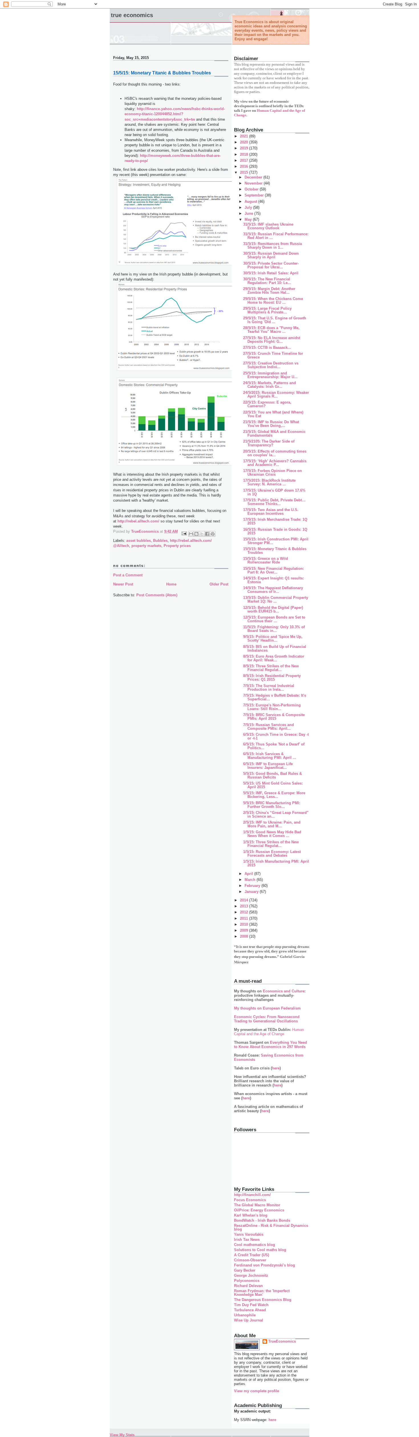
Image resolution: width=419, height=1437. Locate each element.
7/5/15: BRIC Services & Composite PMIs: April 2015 (274, 717)
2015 (244, 172)
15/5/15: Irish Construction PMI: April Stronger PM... (275, 541)
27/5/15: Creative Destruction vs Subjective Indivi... (270, 365)
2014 (244, 900)
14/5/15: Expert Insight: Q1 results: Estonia (273, 580)
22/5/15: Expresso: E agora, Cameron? (267, 404)
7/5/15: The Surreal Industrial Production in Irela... (268, 688)
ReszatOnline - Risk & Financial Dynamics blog (271, 1227)
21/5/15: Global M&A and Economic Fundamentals (274, 433)
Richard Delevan (248, 1286)
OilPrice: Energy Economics (259, 1210)
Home (171, 584)
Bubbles (160, 540)
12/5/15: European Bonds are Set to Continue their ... (274, 619)
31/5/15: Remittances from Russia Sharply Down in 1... (272, 246)
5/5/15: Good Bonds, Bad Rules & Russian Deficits (272, 775)
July (249, 207)
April (249, 873)
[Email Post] (183, 533)
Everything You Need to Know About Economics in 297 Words (270, 1044)
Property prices (177, 546)
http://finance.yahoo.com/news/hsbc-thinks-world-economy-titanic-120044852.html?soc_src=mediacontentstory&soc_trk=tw (175, 114)
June (249, 213)
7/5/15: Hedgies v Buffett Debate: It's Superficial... (274, 697)
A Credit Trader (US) (251, 1255)
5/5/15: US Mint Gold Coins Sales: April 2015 (273, 785)
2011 (244, 918)
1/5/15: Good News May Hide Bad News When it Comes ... (272, 834)
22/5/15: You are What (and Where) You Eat (273, 414)
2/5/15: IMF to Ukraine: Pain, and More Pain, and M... (271, 824)
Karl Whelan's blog (250, 1215)
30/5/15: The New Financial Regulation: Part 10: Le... (267, 281)
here (276, 1068)
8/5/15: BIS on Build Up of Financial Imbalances (274, 648)
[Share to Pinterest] (212, 534)
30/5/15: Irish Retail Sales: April (270, 273)
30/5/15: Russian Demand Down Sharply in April (271, 255)
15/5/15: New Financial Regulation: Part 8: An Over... (273, 570)
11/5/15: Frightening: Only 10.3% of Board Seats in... (274, 629)
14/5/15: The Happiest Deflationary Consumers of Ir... (273, 590)
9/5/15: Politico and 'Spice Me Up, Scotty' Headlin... (272, 639)
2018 (244, 154)
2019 (244, 148)
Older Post (219, 584)
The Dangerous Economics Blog (262, 1300)
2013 (244, 906)
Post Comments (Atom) (156, 595)
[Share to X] (202, 534)
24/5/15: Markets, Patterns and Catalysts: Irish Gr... (269, 385)
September (255, 195)
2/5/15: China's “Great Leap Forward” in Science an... (276, 814)
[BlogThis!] (196, 534)
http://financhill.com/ (252, 1195)
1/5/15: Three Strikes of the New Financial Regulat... (271, 844)
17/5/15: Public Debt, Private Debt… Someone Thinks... (274, 502)
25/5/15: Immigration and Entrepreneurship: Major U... (270, 375)
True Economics (132, 15)
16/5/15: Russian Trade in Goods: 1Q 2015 (275, 531)
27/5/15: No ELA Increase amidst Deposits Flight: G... (271, 340)
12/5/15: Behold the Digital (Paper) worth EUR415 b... (273, 609)
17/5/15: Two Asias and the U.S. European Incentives (270, 512)
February (253, 885)
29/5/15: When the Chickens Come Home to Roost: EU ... (273, 301)
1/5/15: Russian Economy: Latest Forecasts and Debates (272, 854)
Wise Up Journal (248, 1320)
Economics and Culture (283, 991)
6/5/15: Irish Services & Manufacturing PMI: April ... (269, 756)
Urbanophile (245, 1315)
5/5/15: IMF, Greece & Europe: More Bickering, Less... (274, 795)
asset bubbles (138, 540)
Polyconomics (246, 1280)
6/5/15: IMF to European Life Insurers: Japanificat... (268, 766)
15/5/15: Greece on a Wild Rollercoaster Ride (265, 560)
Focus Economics (250, 1200)
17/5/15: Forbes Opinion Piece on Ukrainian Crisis (272, 473)
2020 (244, 142)
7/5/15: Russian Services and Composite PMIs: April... (268, 727)
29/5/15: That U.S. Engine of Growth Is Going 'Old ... (274, 320)
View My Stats (122, 1435)
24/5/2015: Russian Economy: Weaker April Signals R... (276, 394)
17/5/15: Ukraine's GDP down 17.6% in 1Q (274, 492)
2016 (244, 166)
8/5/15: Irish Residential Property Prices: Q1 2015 (272, 678)
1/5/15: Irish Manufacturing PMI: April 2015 (276, 863)
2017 (244, 160)
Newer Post (123, 584)
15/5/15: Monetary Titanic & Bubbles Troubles (274, 551)
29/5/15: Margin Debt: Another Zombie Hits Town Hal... (269, 291)
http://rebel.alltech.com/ (138, 521)
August (251, 201)
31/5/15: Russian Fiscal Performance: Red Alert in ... (275, 236)
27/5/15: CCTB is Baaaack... (267, 347)
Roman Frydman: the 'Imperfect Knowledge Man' (262, 1293)
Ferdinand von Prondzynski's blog (264, 1265)
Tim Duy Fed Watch (251, 1305)
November (254, 183)
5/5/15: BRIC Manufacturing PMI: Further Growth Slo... (271, 805)
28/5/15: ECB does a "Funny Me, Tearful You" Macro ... (271, 330)
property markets (146, 546)
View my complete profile (256, 1391)
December (254, 177)
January (252, 891)
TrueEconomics (282, 1341)
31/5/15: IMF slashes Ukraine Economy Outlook (268, 226)
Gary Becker (244, 1270)
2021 (244, 136)
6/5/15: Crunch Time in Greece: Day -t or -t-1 (276, 736)
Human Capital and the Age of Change (269, 1031)
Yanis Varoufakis (248, 1234)
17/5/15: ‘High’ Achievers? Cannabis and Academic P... (274, 463)
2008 (244, 936)
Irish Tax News (247, 1239)
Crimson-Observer (250, 1260)
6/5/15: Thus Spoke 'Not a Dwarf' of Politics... (273, 746)
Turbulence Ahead (250, 1310)
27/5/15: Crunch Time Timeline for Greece (273, 355)
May (249, 219)
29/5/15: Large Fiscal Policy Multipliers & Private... (267, 310)
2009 (244, 930)
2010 (244, 924)
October (252, 189)
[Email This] (191, 534)
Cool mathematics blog (254, 1245)
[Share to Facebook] (207, 534)
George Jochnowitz (251, 1275)
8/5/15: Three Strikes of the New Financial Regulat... (271, 668)
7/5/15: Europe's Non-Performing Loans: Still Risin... (272, 707)
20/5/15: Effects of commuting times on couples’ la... (274, 453)
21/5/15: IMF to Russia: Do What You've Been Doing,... (271, 424)
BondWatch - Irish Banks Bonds (262, 1220)
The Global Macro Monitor (257, 1205)
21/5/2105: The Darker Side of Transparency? (268, 443)
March (251, 879)
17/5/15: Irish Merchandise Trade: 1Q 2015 (275, 521)
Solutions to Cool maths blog (260, 1250)
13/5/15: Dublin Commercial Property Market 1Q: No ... (275, 599)
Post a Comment (128, 575)
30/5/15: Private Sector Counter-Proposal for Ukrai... (271, 265)
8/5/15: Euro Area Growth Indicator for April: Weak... (273, 658)
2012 (244, 912)
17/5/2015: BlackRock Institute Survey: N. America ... (269, 482)
